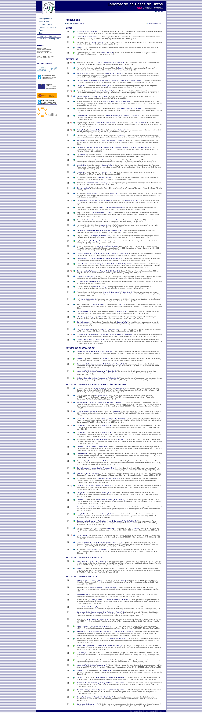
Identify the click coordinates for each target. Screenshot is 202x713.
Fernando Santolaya (121, 147)
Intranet (162, 711)
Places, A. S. (136, 115)
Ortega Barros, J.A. (83, 473)
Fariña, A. (99, 63)
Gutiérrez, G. (96, 91)
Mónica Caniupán (134, 147)
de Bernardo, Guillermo (97, 200)
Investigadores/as (45, 19)
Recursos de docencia (47, 36)
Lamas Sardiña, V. (83, 96)
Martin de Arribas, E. (84, 73)
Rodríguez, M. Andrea (118, 101)
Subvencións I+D (45, 24)
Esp (159, 11)
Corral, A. (107, 230)
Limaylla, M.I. (81, 86)
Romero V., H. (81, 418)
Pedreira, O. (81, 47)
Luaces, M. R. (81, 31)
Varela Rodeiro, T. (93, 31)
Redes (41, 30)
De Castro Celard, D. (84, 253)
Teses (41, 33)
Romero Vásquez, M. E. (95, 147)
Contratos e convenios (47, 27)
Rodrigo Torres (146, 147)
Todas (77, 23)
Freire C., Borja (84, 299)
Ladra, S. (120, 73)
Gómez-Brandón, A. (109, 63)
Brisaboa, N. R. (96, 80)
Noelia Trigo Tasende (108, 140)
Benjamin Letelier (82, 521)
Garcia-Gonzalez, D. (97, 160)
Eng (162, 11)
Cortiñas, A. (106, 80)
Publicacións (44, 22)
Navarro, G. (121, 63)
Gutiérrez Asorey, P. (83, 80)
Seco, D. (121, 68)
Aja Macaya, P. (109, 73)
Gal (156, 11)
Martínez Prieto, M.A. (132, 200)
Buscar (82, 23)
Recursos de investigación (49, 39)
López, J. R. (102, 600)
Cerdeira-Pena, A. (83, 200)
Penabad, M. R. (107, 91)
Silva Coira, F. (138, 108)
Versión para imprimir (155, 23)
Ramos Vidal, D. (82, 115)
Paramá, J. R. (125, 80)
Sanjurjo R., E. (82, 276)
